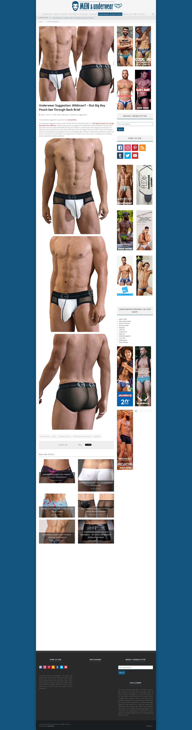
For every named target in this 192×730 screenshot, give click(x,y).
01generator (50, 726)
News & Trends (60, 14)
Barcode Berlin (124, 325)
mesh (54, 436)
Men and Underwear (61, 115)
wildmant (97, 436)
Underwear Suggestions (110, 14)
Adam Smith (123, 319)
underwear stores (65, 436)
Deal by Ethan (72, 120)
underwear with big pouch (82, 436)
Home (40, 21)
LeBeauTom (123, 332)
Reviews (93, 14)
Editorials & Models (79, 14)
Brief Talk (128, 14)
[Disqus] (76, 574)
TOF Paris (122, 338)
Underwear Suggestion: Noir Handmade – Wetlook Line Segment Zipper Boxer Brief (96, 535)
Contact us (149, 726)
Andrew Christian (124, 323)
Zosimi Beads (123, 342)
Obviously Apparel (125, 336)
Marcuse (122, 334)
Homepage (47, 14)
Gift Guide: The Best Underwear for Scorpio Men (69, 18)
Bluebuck (122, 328)
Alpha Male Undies (125, 321)
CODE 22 (122, 330)
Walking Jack (123, 340)
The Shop (140, 14)
